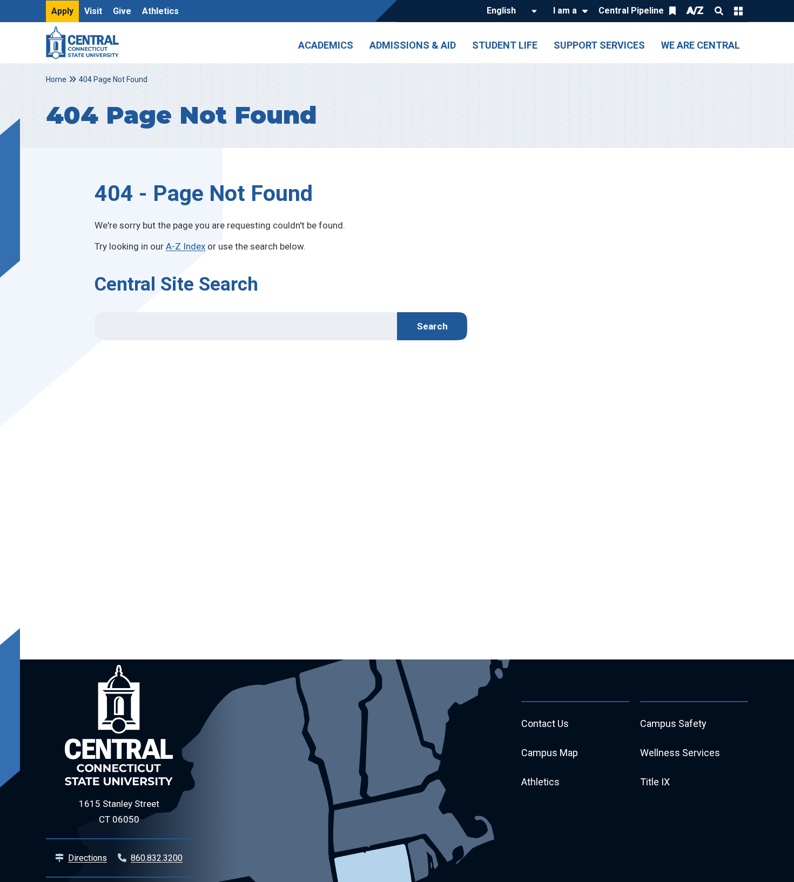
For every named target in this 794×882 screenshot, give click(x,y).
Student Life (504, 45)
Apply (62, 11)
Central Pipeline (631, 10)
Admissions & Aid (412, 45)
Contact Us (545, 723)
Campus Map (549, 752)
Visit (93, 11)
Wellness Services (680, 752)
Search (719, 11)
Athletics (160, 11)
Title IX (655, 781)
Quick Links (738, 11)
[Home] (85, 42)
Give (122, 11)
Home (56, 79)
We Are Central (700, 45)
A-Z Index (185, 246)
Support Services (599, 45)
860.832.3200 (157, 858)
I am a (565, 10)
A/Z (695, 10)
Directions (87, 858)
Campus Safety (673, 723)
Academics (325, 45)
